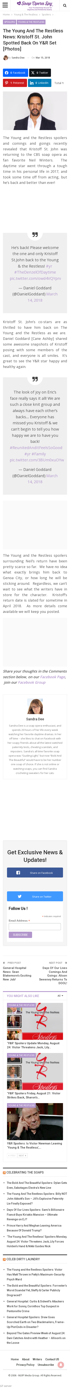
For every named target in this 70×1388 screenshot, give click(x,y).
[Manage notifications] (61, 1365)
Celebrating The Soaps (25, 1172)
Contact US (52, 1359)
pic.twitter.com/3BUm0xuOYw (37, 460)
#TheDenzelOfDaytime (35, 272)
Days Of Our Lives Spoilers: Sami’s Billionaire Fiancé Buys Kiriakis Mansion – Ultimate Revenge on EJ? (35, 1214)
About (25, 1359)
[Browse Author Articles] (35, 706)
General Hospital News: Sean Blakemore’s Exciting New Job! (17, 973)
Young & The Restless (31, 22)
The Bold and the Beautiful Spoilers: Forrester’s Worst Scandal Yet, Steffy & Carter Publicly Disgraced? (37, 1290)
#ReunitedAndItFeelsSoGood (36, 447)
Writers (37, 1359)
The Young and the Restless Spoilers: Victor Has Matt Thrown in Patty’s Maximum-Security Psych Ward (36, 1274)
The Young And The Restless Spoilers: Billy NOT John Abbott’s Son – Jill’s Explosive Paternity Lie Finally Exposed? (37, 1198)
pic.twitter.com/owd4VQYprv (35, 278)
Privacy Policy (25, 1364)
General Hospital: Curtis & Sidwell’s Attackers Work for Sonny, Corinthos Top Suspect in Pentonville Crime (35, 1306)
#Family (39, 453)
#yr (49, 266)
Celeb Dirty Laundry (23, 1259)
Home (15, 1359)
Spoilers (9, 22)
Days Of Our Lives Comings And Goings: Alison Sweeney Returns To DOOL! (53, 975)
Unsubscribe (46, 1364)
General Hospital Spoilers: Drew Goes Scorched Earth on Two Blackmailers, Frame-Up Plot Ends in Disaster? (36, 1322)
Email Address (19, 921)
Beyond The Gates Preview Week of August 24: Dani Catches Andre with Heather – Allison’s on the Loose (36, 1338)
